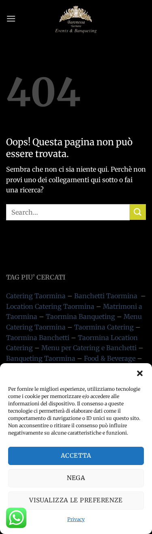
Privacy (76, 519)
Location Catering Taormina (50, 306)
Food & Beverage (109, 358)
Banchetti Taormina (106, 296)
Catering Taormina (36, 296)
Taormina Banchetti (37, 338)
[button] (140, 373)
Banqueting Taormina (40, 358)
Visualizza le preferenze (76, 500)
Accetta (76, 455)
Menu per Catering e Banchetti (89, 348)
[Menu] (11, 18)
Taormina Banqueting (80, 316)
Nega (76, 478)
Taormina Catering (104, 327)
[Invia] (138, 212)
